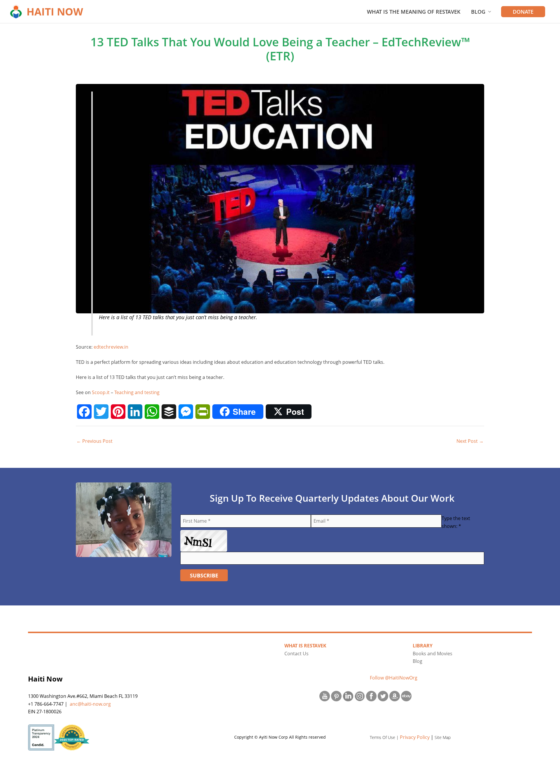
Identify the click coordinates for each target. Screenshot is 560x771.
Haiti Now (55, 11)
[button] (523, 11)
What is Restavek (305, 645)
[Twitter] (101, 411)
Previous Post (94, 441)
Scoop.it (101, 392)
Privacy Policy (415, 737)
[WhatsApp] (152, 411)
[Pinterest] (118, 411)
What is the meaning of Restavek (414, 11)
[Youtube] (324, 695)
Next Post (470, 441)
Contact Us (296, 653)
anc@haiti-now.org (90, 704)
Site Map (443, 737)
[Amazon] (394, 695)
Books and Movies (432, 653)
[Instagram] (359, 695)
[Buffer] (168, 411)
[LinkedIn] (135, 411)
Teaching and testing (137, 392)
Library (423, 645)
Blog (478, 11)
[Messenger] (185, 411)
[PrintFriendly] (202, 411)
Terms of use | (385, 737)
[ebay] (406, 695)
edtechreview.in (111, 347)
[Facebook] (84, 411)
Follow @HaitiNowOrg (393, 678)
